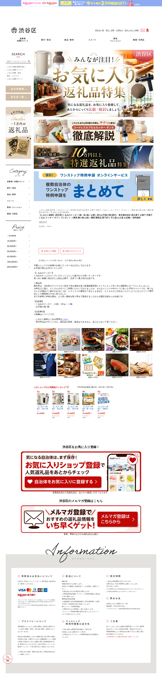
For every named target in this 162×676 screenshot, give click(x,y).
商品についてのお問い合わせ (52, 260)
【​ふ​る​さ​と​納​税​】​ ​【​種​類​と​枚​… (103, 409)
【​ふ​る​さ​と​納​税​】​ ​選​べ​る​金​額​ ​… (88, 409)
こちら (65, 319)
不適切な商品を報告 (74, 260)
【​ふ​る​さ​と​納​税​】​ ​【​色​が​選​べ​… (42, 409)
